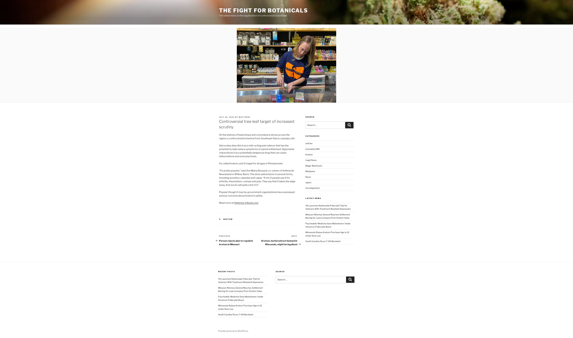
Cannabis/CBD (312, 149)
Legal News (311, 160)
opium (308, 182)
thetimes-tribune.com (246, 202)
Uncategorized (312, 188)
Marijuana (310, 171)
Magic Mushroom (313, 165)
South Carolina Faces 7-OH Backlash (323, 241)
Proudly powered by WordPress (233, 331)
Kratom (228, 219)
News (308, 177)
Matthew (244, 117)
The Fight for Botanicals (263, 10)
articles (308, 143)
